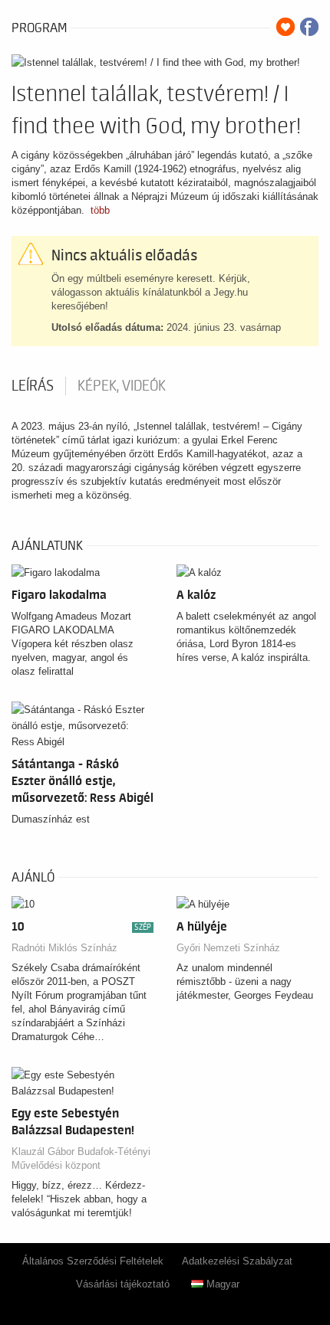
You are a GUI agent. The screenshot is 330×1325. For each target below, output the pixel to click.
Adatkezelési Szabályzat (237, 1261)
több (100, 210)
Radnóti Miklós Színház (64, 948)
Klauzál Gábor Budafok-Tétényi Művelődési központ (81, 1158)
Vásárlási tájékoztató (123, 1284)
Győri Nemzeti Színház (228, 948)
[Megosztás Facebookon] (309, 27)
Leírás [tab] (33, 386)
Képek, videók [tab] (122, 386)
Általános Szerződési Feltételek (92, 1261)
